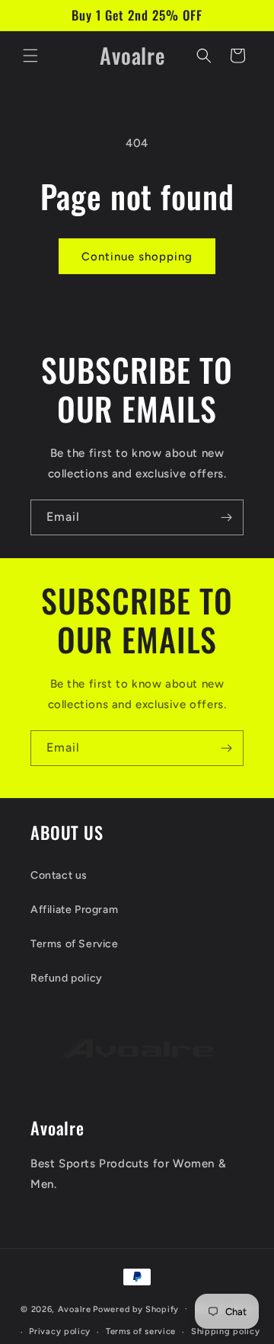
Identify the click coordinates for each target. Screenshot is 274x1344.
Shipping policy (225, 1331)
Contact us (59, 875)
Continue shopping (137, 256)
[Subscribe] (226, 517)
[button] (30, 55)
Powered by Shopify (136, 1309)
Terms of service (141, 1331)
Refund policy (66, 978)
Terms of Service (74, 943)
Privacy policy (60, 1331)
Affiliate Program (74, 909)
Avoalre (74, 1309)
